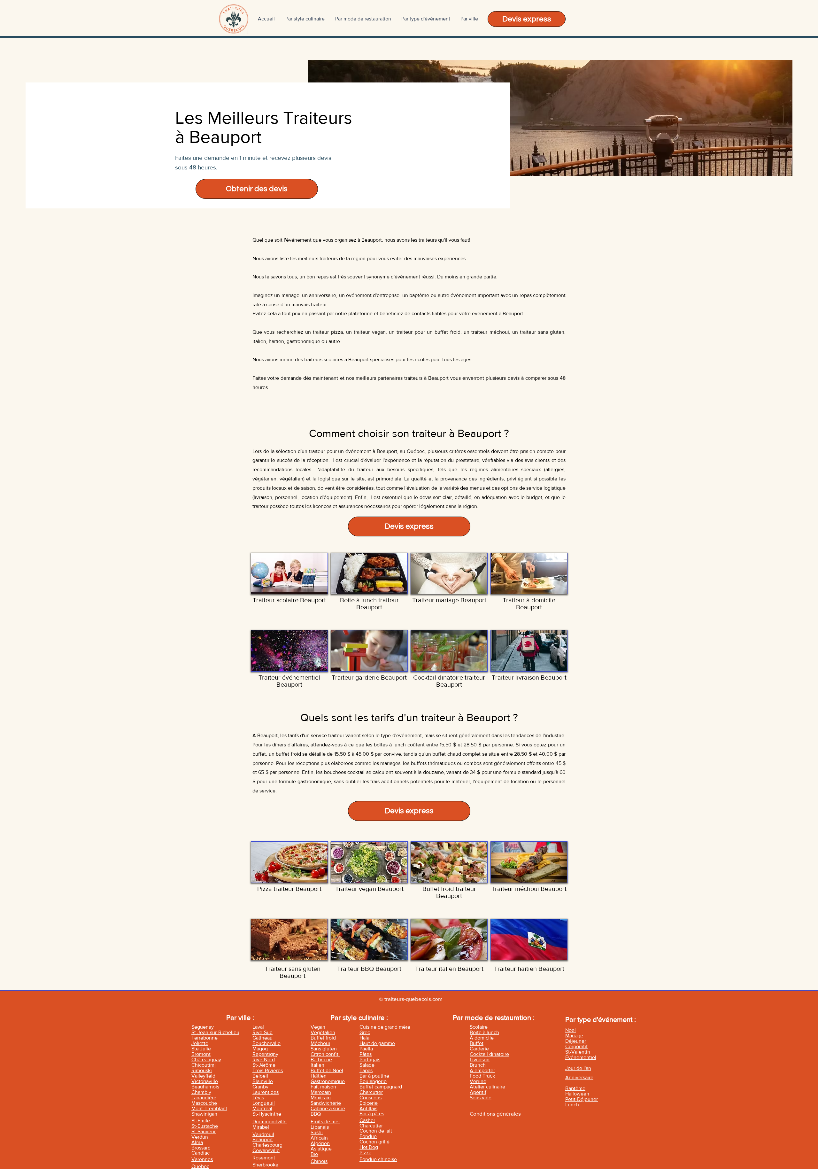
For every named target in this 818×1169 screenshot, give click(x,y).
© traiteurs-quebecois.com (411, 999)
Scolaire (479, 1027)
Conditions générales (495, 1114)
